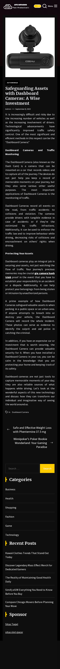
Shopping (10, 507)
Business (10, 489)
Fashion (9, 516)
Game (8, 525)
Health (9, 498)
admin (8, 109)
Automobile (12, 83)
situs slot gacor (14, 632)
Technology (12, 534)
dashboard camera (20, 412)
